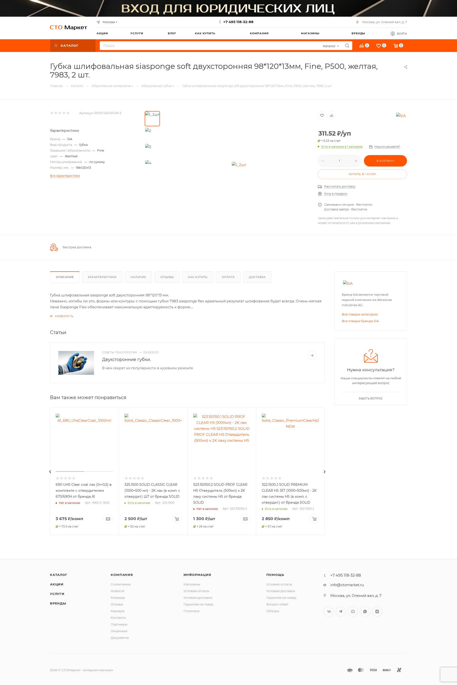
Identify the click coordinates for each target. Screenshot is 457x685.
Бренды (58, 603)
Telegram (341, 611)
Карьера (117, 611)
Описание (65, 277)
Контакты (118, 617)
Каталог (58, 575)
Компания (122, 575)
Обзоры (272, 611)
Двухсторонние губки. (126, 359)
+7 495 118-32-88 (238, 22)
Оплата (228, 277)
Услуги (57, 594)
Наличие (138, 277)
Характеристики (102, 277)
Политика (191, 611)
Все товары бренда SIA (360, 321)
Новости (117, 591)
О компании (121, 584)
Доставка (257, 277)
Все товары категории (360, 314)
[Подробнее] (312, 355)
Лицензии (119, 631)
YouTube (353, 611)
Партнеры (119, 624)
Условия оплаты (196, 591)
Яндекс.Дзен (377, 611)
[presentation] (50, 472)
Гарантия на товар (199, 604)
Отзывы (167, 277)
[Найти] (347, 45)
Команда (118, 597)
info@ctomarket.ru (347, 585)
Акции (57, 584)
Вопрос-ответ (277, 604)
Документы (120, 637)
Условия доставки (198, 597)
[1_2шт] (239, 164)
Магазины (192, 584)
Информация (197, 575)
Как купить (198, 277)
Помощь (275, 575)
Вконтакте (328, 611)
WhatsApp (365, 611)
